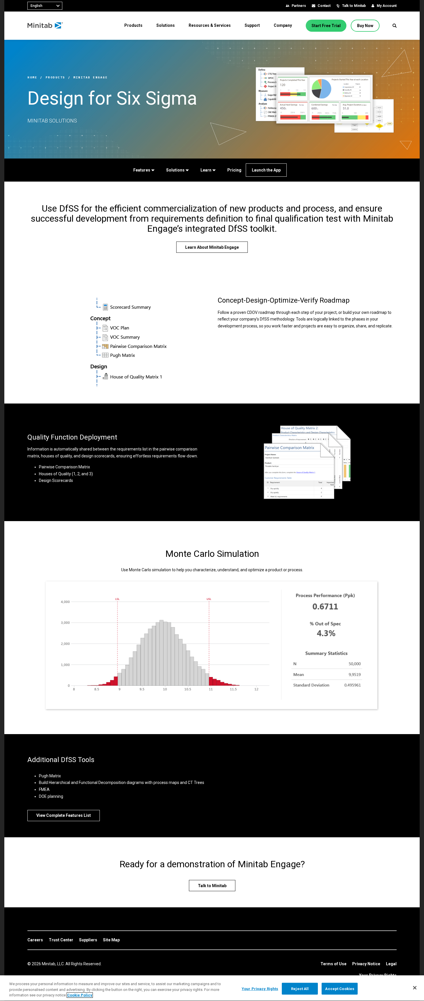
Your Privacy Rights (260, 988)
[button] (395, 26)
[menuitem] (133, 25)
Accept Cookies (339, 988)
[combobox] (44, 6)
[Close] (414, 987)
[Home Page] (45, 25)
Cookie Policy (79, 995)
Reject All (300, 988)
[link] (35, 940)
